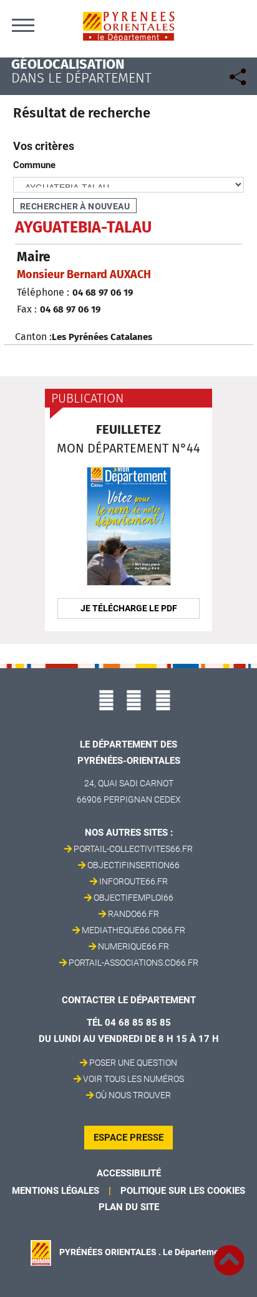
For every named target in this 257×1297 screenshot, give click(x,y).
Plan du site (129, 1207)
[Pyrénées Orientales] (128, 25)
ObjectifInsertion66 (133, 865)
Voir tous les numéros (133, 1079)
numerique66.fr (133, 946)
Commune (34, 165)
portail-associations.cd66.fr (133, 963)
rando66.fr (133, 914)
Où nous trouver (133, 1095)
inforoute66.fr (133, 881)
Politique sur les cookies (182, 1190)
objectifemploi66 (133, 898)
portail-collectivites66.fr (133, 849)
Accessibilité (129, 1173)
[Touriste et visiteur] (237, 75)
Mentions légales (55, 1190)
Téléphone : (43, 292)
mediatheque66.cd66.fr (133, 930)
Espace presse (128, 1137)
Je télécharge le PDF (128, 608)
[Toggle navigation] (23, 25)
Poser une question (133, 1063)
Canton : (33, 337)
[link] (229, 1253)
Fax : (27, 309)
